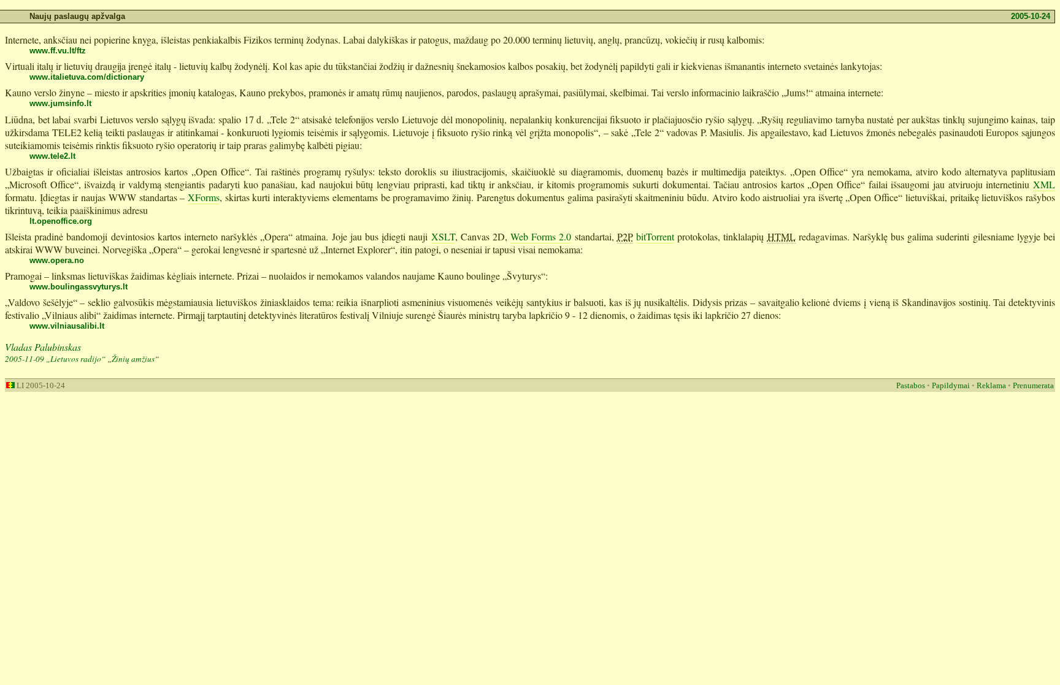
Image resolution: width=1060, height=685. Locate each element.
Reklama (991, 385)
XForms (204, 197)
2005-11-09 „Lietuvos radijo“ (55, 358)
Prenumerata (1033, 385)
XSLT (443, 236)
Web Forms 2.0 (540, 236)
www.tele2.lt (52, 156)
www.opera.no (56, 260)
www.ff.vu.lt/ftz (57, 50)
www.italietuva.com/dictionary (86, 77)
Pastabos (910, 385)
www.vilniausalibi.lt (66, 326)
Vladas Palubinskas (43, 346)
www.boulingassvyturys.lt (78, 286)
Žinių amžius (133, 358)
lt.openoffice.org (60, 221)
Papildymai (951, 385)
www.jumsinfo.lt (60, 103)
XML (1044, 184)
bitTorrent (655, 236)
